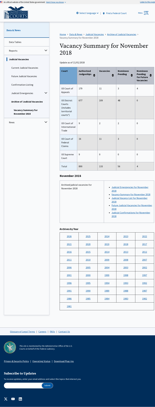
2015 (88, 251)
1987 (144, 290)
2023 (125, 236)
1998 (125, 275)
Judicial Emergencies (22, 93)
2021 (69, 244)
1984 (106, 298)
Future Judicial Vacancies (24, 76)
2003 (125, 267)
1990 (88, 290)
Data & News (13, 30)
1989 (106, 290)
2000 (88, 275)
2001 (69, 275)
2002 (144, 267)
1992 (144, 283)
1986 (69, 298)
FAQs (52, 331)
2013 (125, 251)
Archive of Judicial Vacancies (27, 101)
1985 (88, 298)
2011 (69, 259)
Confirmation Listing (22, 84)
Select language (87, 13)
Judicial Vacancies (19, 59)
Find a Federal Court (116, 13)
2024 (106, 236)
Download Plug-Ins (64, 361)
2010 (88, 259)
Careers (42, 331)
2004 (106, 267)
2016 (69, 251)
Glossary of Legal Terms (22, 331)
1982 (144, 298)
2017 (144, 244)
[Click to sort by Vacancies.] (113, 75)
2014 (106, 251)
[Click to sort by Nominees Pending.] (132, 75)
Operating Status (41, 361)
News (12, 122)
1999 (106, 275)
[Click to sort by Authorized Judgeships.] (95, 75)
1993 (125, 283)
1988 (125, 290)
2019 (106, 244)
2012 (144, 251)
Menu (140, 13)
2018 (125, 244)
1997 (144, 275)
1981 (69, 306)
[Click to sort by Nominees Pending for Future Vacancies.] (151, 75)
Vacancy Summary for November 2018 (26, 112)
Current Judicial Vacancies (24, 67)
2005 (88, 267)
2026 (69, 236)
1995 (88, 283)
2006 (69, 267)
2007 (144, 259)
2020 (88, 244)
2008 (125, 259)
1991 (69, 290)
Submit (47, 385)
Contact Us (64, 331)
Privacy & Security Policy (16, 361)
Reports (13, 50)
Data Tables (15, 42)
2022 (144, 236)
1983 (125, 298)
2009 (106, 259)
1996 (69, 283)
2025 (88, 236)
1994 (106, 283)
